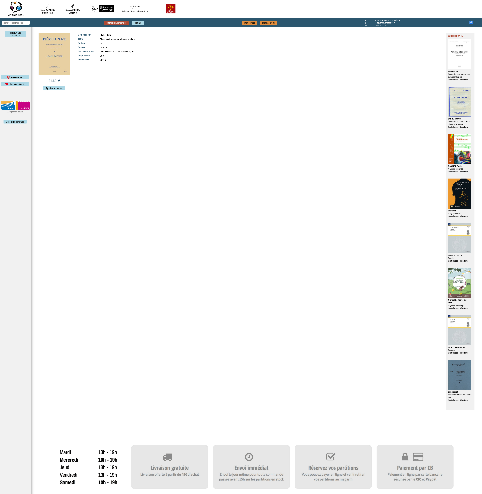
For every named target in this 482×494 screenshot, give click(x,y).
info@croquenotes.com (385, 22)
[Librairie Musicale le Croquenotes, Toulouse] (102, 11)
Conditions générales (15, 121)
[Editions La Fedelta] (136, 14)
